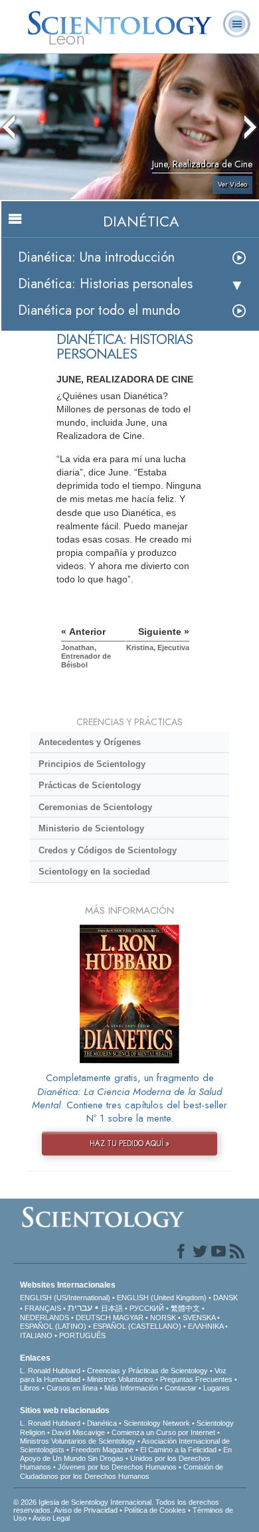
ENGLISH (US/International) (65, 1298)
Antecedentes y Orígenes (90, 742)
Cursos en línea (72, 1388)
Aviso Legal (51, 1518)
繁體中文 (185, 1308)
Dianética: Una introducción (96, 257)
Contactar (181, 1388)
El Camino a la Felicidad (178, 1450)
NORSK (163, 1317)
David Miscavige (78, 1432)
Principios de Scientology (92, 764)
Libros (30, 1388)
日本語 (112, 1308)
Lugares (216, 1388)
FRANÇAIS (43, 1308)
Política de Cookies (155, 1510)
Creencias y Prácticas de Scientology (147, 1371)
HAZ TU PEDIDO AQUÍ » (129, 1143)
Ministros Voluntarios (120, 1379)
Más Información (131, 1388)
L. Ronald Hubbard (50, 1371)
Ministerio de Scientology (91, 828)
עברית (80, 1307)
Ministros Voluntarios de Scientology (77, 1441)
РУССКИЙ (147, 1308)
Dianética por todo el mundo (99, 310)
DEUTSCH (93, 1317)
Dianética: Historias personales (105, 284)
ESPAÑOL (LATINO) (53, 1326)
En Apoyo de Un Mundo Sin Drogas (126, 1454)
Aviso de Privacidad (86, 1510)
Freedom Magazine (102, 1450)
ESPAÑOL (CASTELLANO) (137, 1326)
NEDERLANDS (44, 1317)
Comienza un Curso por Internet (163, 1432)
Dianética (102, 1423)
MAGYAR (128, 1317)
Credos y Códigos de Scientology (108, 850)
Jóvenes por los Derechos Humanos (117, 1467)
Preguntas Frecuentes (196, 1379)
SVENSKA (199, 1317)
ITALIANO (36, 1335)
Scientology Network (157, 1423)
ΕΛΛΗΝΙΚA (205, 1326)
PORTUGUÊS (82, 1335)
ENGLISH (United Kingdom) (162, 1298)
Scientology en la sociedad (94, 872)
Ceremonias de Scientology (95, 807)
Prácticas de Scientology (90, 785)
